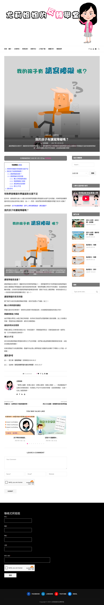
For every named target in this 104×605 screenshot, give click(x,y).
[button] (8, 429)
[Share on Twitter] (42, 374)
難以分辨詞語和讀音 (18, 179)
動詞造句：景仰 (91, 269)
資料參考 (9, 188)
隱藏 (20, 165)
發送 (10, 575)
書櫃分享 (51, 49)
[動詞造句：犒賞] (78, 260)
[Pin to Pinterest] (44, 373)
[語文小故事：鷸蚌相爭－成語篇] (78, 236)
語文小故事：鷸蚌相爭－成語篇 (92, 233)
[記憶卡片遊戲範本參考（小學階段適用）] (51, 425)
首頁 (5, 49)
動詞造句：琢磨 (91, 245)
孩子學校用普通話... (20, 438)
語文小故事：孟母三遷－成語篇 (92, 221)
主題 (6, 545)
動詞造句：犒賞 (91, 257)
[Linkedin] (91, 49)
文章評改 (16, 49)
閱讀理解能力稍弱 (17, 181)
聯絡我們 (59, 49)
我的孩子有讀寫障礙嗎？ (14, 171)
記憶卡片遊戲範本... (51, 438)
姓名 (6, 516)
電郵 (6, 526)
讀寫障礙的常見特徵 (15, 176)
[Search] (99, 49)
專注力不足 (15, 186)
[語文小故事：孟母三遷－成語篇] (78, 223)
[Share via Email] (47, 373)
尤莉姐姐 (45, 143)
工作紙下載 (42, 49)
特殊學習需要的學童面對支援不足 (16, 169)
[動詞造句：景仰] (78, 273)
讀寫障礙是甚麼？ (15, 174)
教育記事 (25, 49)
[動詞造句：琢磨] (78, 248)
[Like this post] (38, 373)
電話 (6, 535)
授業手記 (33, 49)
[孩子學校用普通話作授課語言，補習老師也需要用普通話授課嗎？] (20, 425)
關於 (10, 49)
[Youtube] (93, 49)
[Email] (95, 49)
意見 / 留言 (7, 556)
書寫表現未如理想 (17, 184)
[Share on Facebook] (40, 373)
